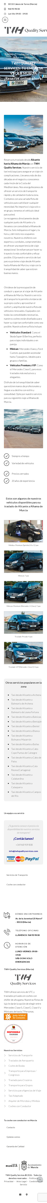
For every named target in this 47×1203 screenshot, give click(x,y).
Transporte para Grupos (20, 1085)
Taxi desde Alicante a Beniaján (26, 721)
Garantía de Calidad (15, 1146)
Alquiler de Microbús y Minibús (24, 1100)
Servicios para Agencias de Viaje (24, 1090)
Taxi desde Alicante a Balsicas (26, 716)
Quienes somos (13, 1137)
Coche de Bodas (16, 1065)
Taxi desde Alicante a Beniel (25, 726)
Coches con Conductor (19, 1106)
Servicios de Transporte (17, 875)
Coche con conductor (16, 884)
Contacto (11, 1127)
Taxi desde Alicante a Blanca (25, 730)
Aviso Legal (21, 1181)
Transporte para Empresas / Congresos (22, 1072)
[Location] (26, 1194)
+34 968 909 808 (24, 844)
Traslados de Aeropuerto (21, 1060)
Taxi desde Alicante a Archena (26, 694)
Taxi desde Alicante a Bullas (25, 744)
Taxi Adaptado (15, 1095)
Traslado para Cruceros (20, 1080)
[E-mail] (20, 1194)
